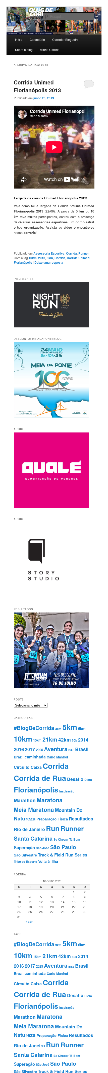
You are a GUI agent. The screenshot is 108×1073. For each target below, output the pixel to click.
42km (64, 739)
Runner (83, 253)
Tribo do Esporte (25, 861)
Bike (71, 750)
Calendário (37, 39)
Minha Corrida (50, 49)
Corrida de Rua (40, 778)
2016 (19, 749)
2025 (39, 749)
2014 (83, 740)
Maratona (50, 800)
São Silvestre (25, 855)
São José (42, 848)
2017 (30, 749)
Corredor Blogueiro (65, 39)
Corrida (71, 253)
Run (53, 828)
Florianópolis (23, 262)
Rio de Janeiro (29, 829)
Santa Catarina (33, 838)
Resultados (81, 818)
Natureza (24, 818)
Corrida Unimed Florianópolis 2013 (37, 86)
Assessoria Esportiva (49, 253)
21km (49, 739)
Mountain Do (68, 810)
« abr (29, 921)
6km (81, 728)
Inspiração (66, 791)
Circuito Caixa (28, 767)
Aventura (55, 749)
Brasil (81, 749)
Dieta (88, 779)
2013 (41, 258)
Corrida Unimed (78, 258)
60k (74, 740)
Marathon (25, 800)
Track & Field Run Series (62, 855)
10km (33, 258)
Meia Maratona (34, 809)
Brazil (19, 756)
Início (18, 39)
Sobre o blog (24, 49)
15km (37, 740)
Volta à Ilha (48, 861)
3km (58, 728)
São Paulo (63, 847)
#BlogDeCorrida (34, 728)
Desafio (75, 779)
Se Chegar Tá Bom (66, 839)
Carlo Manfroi (57, 757)
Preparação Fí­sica (52, 819)
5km (50, 258)
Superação (24, 847)
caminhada (35, 757)
